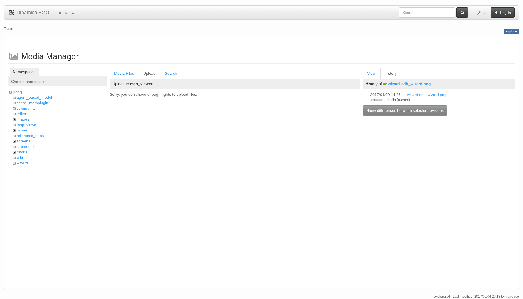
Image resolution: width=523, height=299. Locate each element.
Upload (149, 73)
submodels (26, 146)
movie (22, 130)
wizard (22, 163)
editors (22, 114)
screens (23, 141)
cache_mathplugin (32, 103)
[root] (17, 92)
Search (171, 73)
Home (68, 13)
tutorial (22, 152)
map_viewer (27, 124)
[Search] (462, 12)
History (391, 73)
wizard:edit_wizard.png (409, 84)
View (371, 73)
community (26, 108)
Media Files (124, 73)
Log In (505, 12)
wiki (20, 157)
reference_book (30, 135)
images (23, 119)
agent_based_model (34, 97)
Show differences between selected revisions (405, 110)
